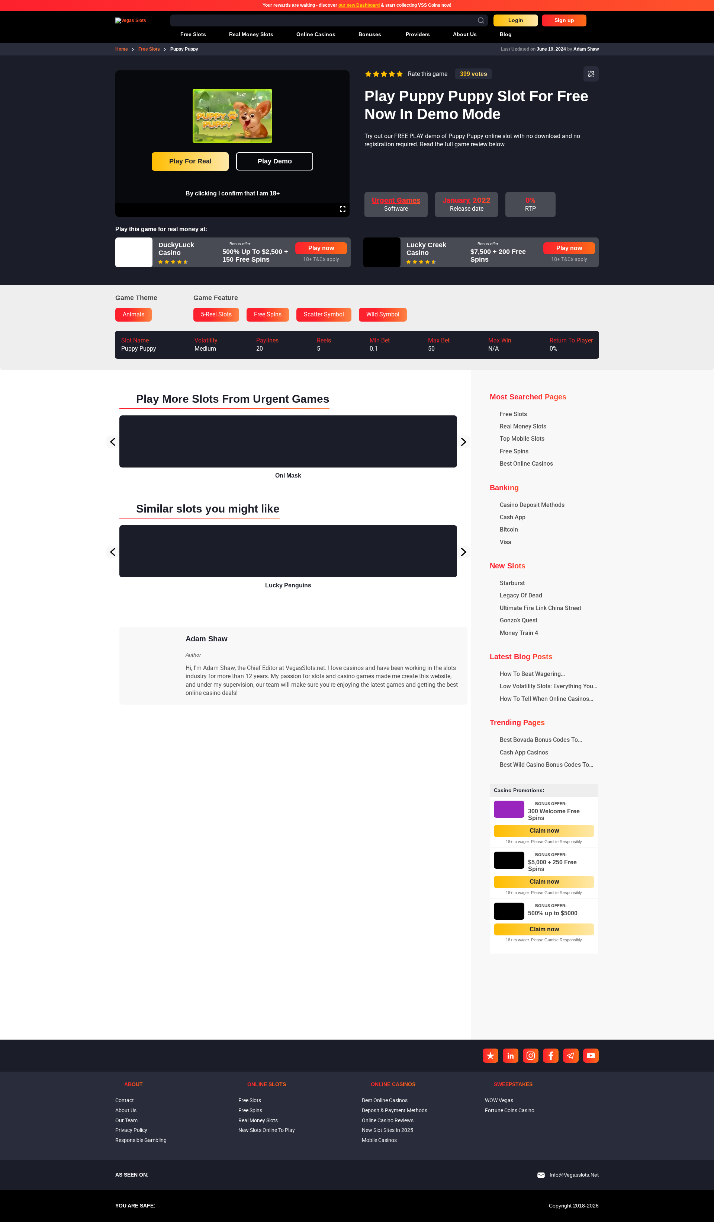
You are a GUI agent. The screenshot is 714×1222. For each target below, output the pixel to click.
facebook (551, 1056)
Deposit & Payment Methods (394, 1110)
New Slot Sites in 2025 (387, 1130)
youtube (591, 1056)
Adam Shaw (586, 49)
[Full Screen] (342, 210)
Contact (124, 1100)
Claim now (544, 830)
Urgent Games (396, 200)
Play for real (190, 161)
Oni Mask (288, 475)
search (481, 20)
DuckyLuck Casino (176, 249)
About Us (125, 1110)
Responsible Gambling (141, 1140)
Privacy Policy (131, 1130)
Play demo (275, 161)
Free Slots (249, 1100)
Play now (321, 248)
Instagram (530, 1056)
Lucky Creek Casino (426, 249)
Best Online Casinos (385, 1100)
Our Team (126, 1120)
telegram (571, 1056)
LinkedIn (510, 1056)
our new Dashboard (359, 5)
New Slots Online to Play (266, 1130)
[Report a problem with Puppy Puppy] (591, 74)
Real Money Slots (258, 1120)
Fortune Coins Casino (509, 1110)
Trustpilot (490, 1056)
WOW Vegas (499, 1100)
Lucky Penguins (288, 585)
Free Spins (250, 1110)
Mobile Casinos (379, 1140)
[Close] (342, 75)
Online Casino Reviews (388, 1120)
